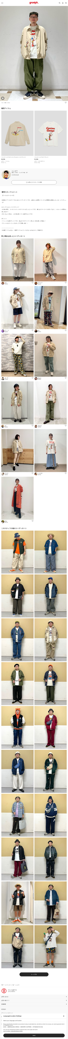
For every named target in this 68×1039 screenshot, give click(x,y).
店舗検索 (3, 1004)
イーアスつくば (15, 174)
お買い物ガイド (5, 1000)
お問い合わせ (4, 996)
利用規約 (3, 1009)
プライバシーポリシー (7, 1013)
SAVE (34, 1035)
